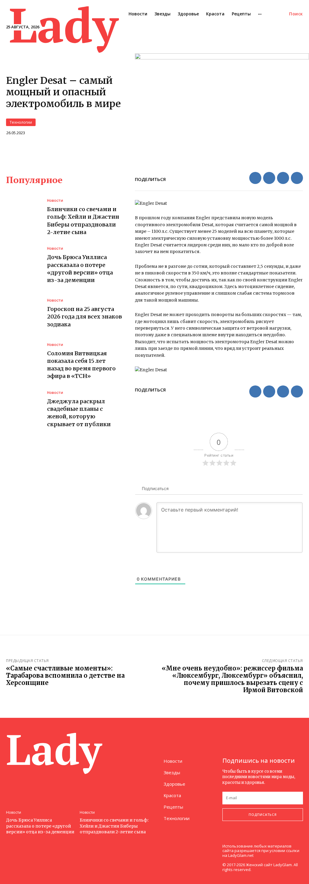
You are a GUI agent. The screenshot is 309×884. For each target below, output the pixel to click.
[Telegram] (297, 178)
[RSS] (238, 837)
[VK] (283, 178)
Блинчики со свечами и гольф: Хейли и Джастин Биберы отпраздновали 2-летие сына (114, 826)
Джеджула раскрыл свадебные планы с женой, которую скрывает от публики (79, 413)
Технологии (21, 122)
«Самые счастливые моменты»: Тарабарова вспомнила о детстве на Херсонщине (65, 675)
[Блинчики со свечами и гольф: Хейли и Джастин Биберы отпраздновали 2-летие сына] (23, 217)
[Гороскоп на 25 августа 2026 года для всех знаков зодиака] (23, 313)
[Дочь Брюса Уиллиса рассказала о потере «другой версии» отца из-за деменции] (23, 265)
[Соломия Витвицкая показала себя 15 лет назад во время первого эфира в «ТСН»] (23, 361)
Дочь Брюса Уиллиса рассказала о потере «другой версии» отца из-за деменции (40, 826)
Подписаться (263, 814)
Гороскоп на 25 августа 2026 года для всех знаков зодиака (84, 317)
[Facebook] (255, 178)
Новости (55, 200)
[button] (296, 14)
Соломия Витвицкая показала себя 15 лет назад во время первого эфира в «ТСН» (81, 365)
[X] (269, 178)
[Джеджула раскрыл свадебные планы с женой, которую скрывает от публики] (23, 409)
